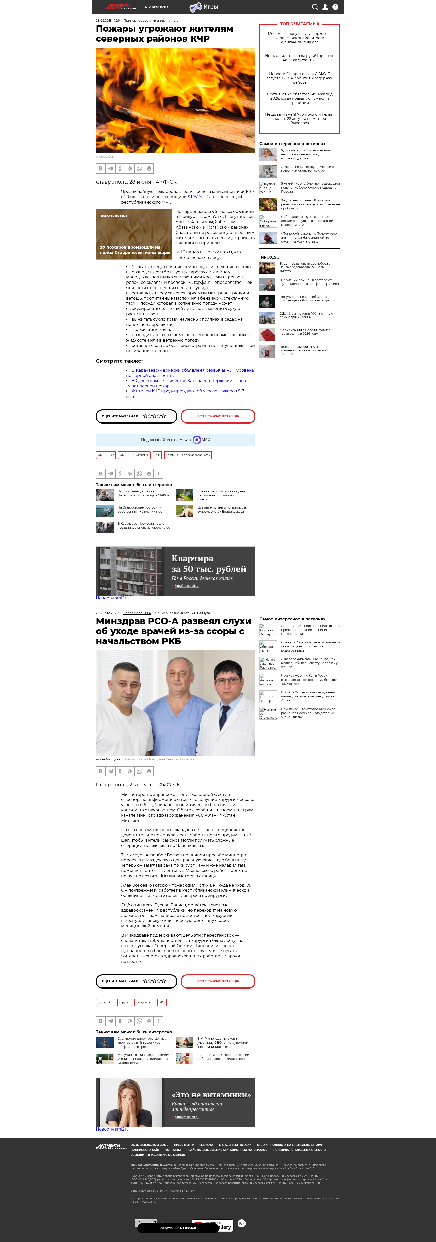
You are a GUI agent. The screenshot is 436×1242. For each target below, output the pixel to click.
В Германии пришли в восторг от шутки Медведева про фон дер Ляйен (309, 282)
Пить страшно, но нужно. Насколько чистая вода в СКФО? (143, 493)
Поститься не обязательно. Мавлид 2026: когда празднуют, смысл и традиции (300, 98)
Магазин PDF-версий (235, 1145)
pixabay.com (105, 156)
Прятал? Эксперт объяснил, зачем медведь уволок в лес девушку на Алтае (308, 696)
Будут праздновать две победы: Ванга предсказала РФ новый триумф (305, 267)
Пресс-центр (184, 1145)
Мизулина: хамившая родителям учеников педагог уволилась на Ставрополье (143, 1059)
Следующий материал (178, 1228)
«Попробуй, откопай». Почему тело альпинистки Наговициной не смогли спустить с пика (309, 237)
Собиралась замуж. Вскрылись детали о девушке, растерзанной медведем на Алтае (307, 221)
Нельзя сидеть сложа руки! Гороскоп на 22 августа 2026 (299, 58)
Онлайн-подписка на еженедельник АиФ (290, 1145)
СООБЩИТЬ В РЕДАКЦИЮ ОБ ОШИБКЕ (158, 1155)
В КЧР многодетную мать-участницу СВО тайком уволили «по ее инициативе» (222, 1043)
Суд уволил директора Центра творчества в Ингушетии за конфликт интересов (142, 1043)
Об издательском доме (149, 1145)
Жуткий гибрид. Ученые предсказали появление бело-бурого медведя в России (310, 187)
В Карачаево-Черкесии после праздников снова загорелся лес (144, 525)
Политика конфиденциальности (299, 1150)
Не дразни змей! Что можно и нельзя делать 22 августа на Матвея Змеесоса (300, 118)
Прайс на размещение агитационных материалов (226, 1150)
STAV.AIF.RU (200, 196)
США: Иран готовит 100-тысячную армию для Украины (306, 315)
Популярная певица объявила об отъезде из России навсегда (304, 298)
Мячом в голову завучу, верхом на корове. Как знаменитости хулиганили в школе (300, 38)
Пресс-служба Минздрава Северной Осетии (158, 759)
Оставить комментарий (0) (218, 416)
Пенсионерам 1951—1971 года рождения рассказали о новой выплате (304, 350)
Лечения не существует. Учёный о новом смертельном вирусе (307, 169)
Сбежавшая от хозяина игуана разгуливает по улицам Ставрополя (221, 495)
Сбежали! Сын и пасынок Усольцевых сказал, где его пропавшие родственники (310, 646)
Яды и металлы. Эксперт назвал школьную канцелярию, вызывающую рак (306, 154)
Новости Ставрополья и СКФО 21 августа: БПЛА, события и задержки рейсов (299, 78)
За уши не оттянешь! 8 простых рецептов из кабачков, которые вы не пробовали (310, 204)
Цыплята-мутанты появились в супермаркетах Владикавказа (221, 509)
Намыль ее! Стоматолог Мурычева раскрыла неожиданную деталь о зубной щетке (308, 713)
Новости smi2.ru (112, 598)
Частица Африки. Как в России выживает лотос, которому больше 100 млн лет (309, 680)
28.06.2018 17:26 (108, 20)
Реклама (206, 1145)
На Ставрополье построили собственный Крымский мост (141, 509)
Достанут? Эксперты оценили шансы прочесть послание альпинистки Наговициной (310, 630)
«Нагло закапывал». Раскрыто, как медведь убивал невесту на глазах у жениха (309, 663)
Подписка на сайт (145, 1150)
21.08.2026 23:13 (107, 613)
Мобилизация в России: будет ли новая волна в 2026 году (306, 331)
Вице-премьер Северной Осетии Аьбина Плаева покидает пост (223, 1057)
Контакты (173, 1150)
